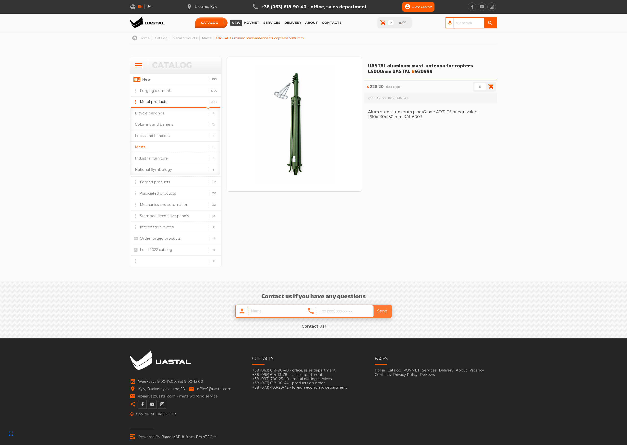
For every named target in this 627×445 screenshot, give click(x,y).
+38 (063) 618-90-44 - (288, 383)
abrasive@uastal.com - (178, 396)
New (236, 23)
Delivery (292, 23)
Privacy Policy (405, 374)
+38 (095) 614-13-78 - (287, 375)
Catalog (209, 23)
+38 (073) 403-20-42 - (299, 387)
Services (271, 23)
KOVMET (251, 23)
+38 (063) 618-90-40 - (314, 6)
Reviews (427, 374)
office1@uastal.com (214, 389)
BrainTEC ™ (206, 437)
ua (148, 6)
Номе (380, 370)
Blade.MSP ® (172, 437)
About (311, 23)
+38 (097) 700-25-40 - (292, 379)
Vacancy (477, 370)
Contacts (332, 23)
